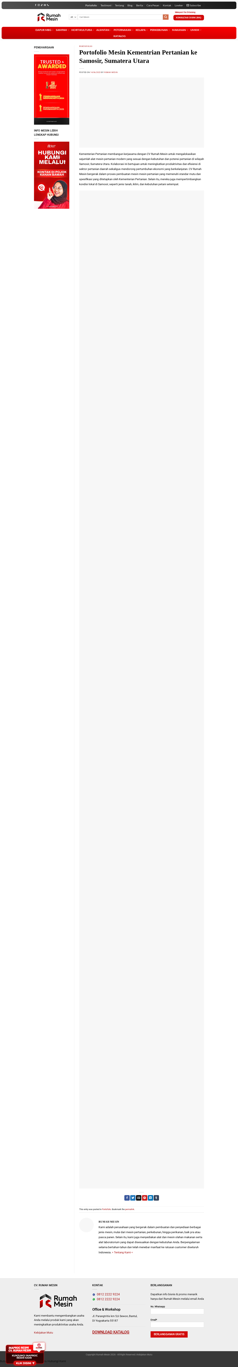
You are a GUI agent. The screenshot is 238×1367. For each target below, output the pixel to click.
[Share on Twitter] (133, 1198)
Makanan (179, 29)
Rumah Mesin (111, 72)
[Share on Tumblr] (156, 1198)
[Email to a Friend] (138, 1198)
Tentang (119, 5)
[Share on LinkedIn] (150, 1198)
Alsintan (102, 29)
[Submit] (165, 17)
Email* (154, 1319)
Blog (129, 5)
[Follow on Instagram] (39, 5)
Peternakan (122, 29)
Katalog (119, 36)
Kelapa (141, 29)
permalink (129, 1209)
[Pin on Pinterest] (144, 1198)
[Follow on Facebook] (36, 5)
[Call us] (48, 5)
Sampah (61, 29)
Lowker (179, 5)
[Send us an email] (45, 5)
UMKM (194, 29)
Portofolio (91, 5)
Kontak (167, 5)
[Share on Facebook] (127, 1198)
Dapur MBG (43, 29)
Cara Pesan (153, 5)
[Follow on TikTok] (42, 5)
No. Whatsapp (158, 1306)
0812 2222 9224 (107, 1294)
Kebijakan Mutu (43, 1332)
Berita (139, 5)
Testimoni (106, 5)
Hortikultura (81, 29)
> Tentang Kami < (122, 1252)
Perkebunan (159, 29)
